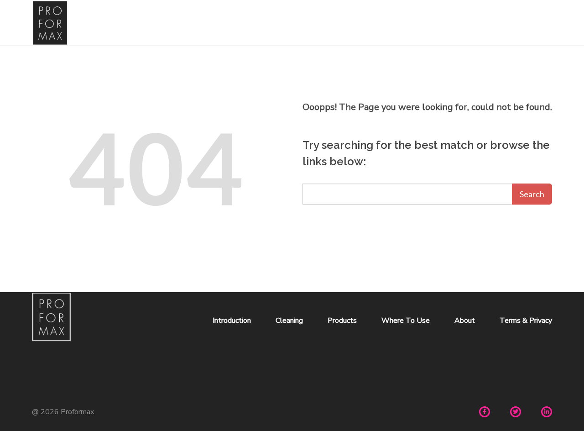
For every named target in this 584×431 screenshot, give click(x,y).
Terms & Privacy (526, 320)
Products (342, 320)
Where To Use (405, 320)
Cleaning (289, 320)
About (464, 320)
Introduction (232, 320)
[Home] (50, 23)
